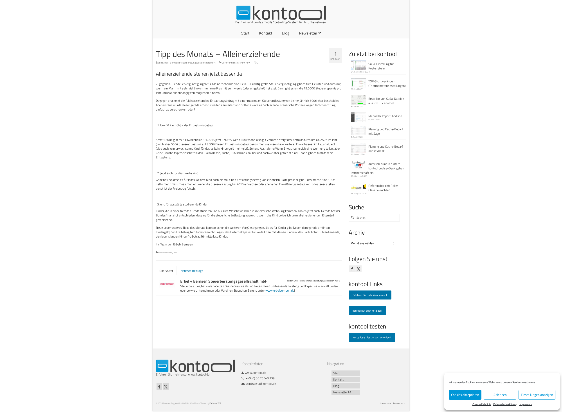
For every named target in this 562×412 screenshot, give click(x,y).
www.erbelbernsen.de (279, 290)
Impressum (525, 404)
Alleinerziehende (165, 252)
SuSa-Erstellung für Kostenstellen (381, 66)
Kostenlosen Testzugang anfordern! (372, 337)
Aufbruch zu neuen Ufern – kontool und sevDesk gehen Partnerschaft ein (377, 168)
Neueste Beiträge (192, 270)
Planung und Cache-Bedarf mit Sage (385, 131)
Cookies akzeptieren (465, 394)
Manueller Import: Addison (385, 116)
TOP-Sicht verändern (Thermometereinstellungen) (387, 83)
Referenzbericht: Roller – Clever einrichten (384, 187)
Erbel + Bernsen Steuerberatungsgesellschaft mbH (188, 62)
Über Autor (166, 270)
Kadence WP (215, 403)
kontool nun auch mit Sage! (367, 311)
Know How (245, 62)
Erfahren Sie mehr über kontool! (370, 295)
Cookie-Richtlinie (481, 404)
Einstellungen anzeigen (537, 394)
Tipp (175, 252)
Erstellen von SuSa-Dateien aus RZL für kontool (386, 100)
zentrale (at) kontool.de (261, 383)
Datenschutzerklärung (505, 404)
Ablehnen (500, 394)
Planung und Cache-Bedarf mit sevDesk (385, 148)
